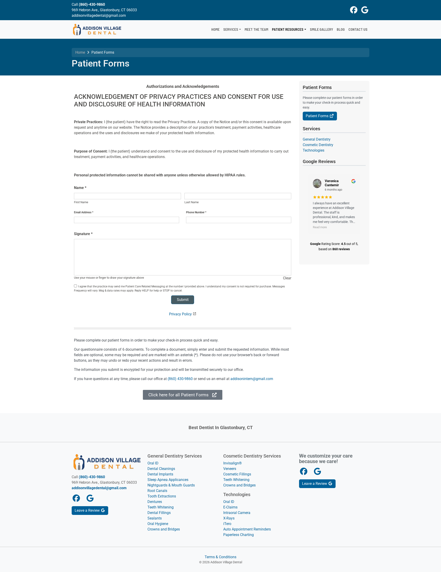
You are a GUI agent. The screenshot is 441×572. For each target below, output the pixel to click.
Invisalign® (232, 463)
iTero (227, 524)
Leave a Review (88, 510)
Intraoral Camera (236, 513)
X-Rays (229, 518)
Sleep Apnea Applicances (167, 480)
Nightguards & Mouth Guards (171, 485)
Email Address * (83, 212)
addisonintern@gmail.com (251, 379)
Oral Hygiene (157, 524)
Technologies (313, 150)
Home (215, 29)
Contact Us (358, 29)
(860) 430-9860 (180, 379)
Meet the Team (256, 29)
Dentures (154, 502)
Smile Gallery (321, 29)
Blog (341, 29)
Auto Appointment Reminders (247, 529)
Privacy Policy (180, 314)
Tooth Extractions (161, 496)
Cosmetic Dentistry (318, 145)
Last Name (191, 202)
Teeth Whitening (160, 507)
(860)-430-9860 (92, 4)
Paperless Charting (238, 535)
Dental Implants (160, 474)
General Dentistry (317, 139)
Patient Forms (317, 116)
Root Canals (157, 491)
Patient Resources (287, 29)
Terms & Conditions (220, 557)
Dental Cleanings (161, 468)
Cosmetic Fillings (237, 474)
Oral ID (152, 463)
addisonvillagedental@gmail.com (99, 488)
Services (230, 29)
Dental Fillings (159, 513)
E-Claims (230, 507)
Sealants (154, 518)
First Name (81, 202)
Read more (320, 227)
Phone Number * (196, 212)
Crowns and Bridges (163, 529)
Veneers (229, 468)
